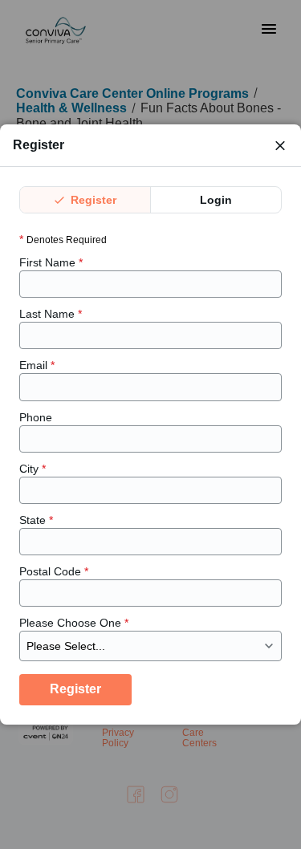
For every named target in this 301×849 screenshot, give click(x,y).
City (32, 468)
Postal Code (53, 571)
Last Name (50, 313)
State (36, 520)
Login (216, 199)
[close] (280, 145)
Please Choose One (73, 622)
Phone (35, 417)
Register (91, 199)
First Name (51, 262)
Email (37, 365)
